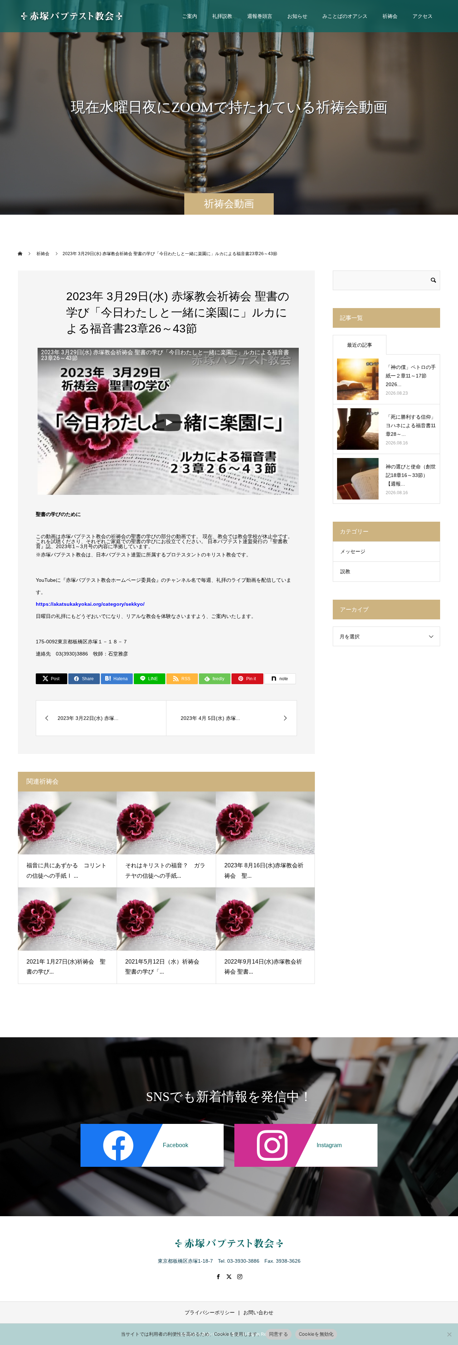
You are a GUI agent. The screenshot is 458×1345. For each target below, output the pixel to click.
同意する (278, 1334)
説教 (345, 571)
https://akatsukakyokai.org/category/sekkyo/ (90, 604)
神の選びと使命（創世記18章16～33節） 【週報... (411, 475)
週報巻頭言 (259, 16)
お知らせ (297, 16)
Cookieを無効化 (316, 1334)
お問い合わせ (258, 1312)
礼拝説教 (222, 16)
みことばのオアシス (344, 16)
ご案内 (189, 16)
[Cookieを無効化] (449, 1334)
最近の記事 (359, 345)
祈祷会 (390, 16)
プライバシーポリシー (210, 1312)
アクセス (423, 16)
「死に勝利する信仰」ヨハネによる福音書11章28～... (411, 425)
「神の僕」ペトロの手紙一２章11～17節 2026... (411, 375)
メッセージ (352, 551)
